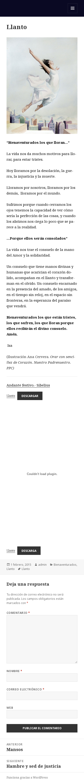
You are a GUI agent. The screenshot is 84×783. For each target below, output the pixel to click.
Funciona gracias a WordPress (27, 777)
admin (42, 565)
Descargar (29, 396)
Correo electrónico (26, 689)
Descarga (28, 551)
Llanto (11, 396)
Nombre (14, 671)
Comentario (18, 613)
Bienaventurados (65, 565)
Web (10, 708)
